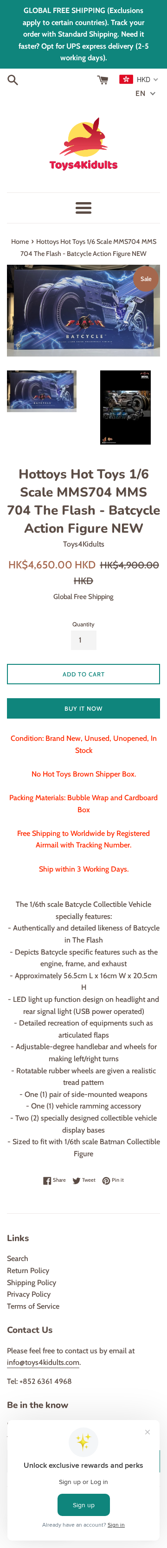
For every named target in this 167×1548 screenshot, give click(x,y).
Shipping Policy (31, 1282)
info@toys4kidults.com (43, 1362)
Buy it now (83, 708)
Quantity (83, 624)
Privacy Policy (29, 1294)
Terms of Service (33, 1306)
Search (17, 1258)
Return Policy (28, 1270)
